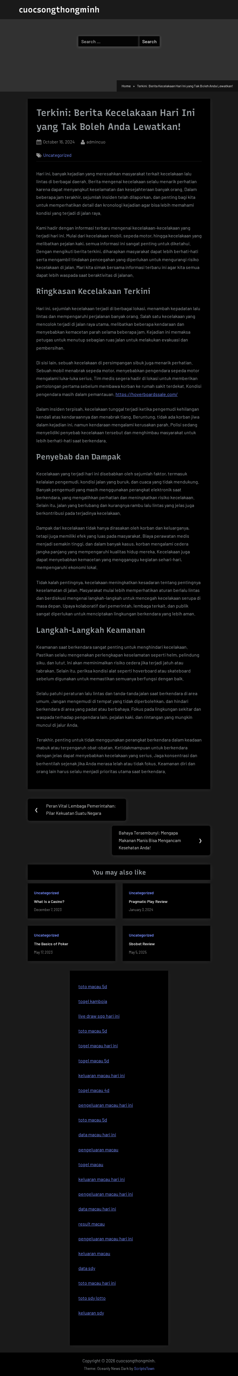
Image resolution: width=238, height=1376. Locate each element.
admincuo (95, 141)
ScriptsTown (144, 1368)
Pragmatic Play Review (148, 901)
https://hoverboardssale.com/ (147, 394)
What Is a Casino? (49, 901)
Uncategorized (57, 155)
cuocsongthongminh (59, 9)
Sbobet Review (142, 943)
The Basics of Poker (51, 943)
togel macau (90, 1164)
